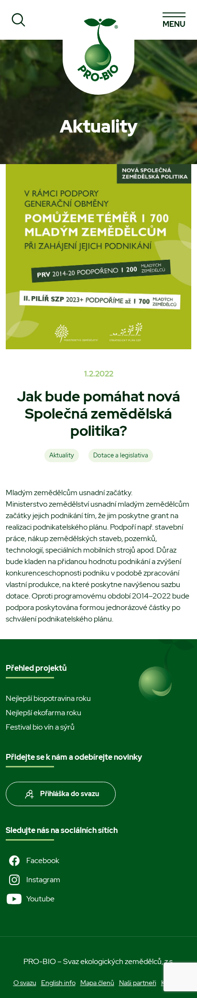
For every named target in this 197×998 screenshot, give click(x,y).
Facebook (42, 860)
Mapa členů (97, 982)
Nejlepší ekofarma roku (43, 713)
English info (58, 982)
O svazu (24, 982)
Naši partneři (137, 982)
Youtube (40, 899)
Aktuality (61, 455)
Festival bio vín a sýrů (40, 727)
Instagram (43, 880)
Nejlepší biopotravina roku (48, 698)
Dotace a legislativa (120, 455)
